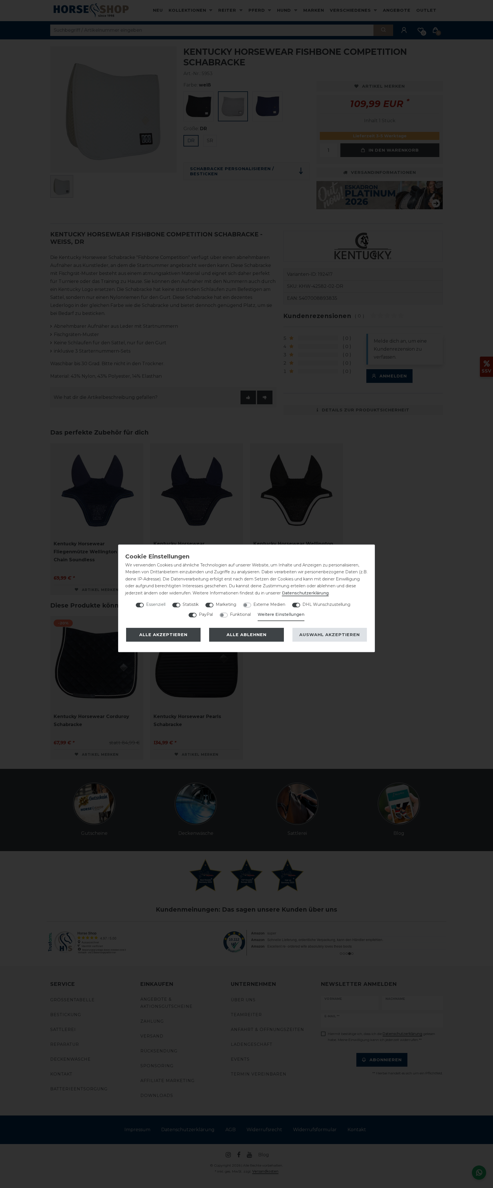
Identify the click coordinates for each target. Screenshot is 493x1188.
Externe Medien (269, 604)
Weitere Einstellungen (281, 614)
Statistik (191, 604)
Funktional (240, 614)
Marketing (226, 604)
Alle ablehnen (246, 634)
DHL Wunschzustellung (326, 604)
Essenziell (155, 604)
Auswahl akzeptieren (329, 634)
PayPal (206, 614)
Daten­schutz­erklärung (305, 593)
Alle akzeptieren (163, 634)
